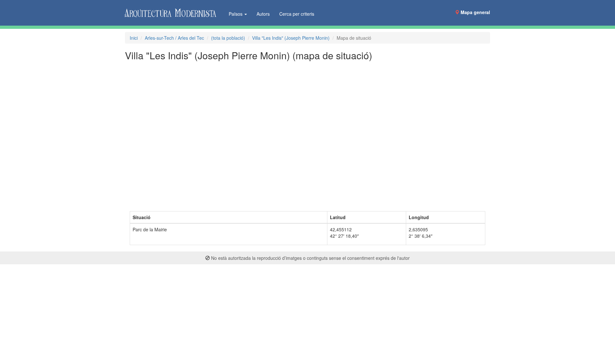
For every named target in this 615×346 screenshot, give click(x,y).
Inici (134, 38)
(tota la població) (228, 38)
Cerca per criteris (296, 14)
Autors (263, 14)
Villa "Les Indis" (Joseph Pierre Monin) (291, 38)
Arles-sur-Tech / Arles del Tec (174, 38)
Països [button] (236, 14)
